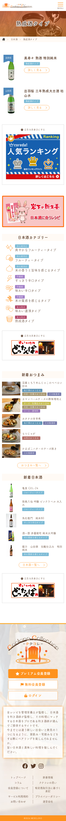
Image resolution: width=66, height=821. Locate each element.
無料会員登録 (35, 684)
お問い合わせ (18, 801)
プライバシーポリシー (47, 796)
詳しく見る (35, 70)
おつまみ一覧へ (31, 465)
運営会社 (48, 801)
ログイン (34, 695)
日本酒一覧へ (31, 564)
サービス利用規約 (18, 796)
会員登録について (18, 788)
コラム (18, 782)
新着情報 (48, 777)
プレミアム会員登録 (35, 673)
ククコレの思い (48, 782)
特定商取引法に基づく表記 (48, 789)
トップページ (18, 777)
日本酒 (14, 39)
